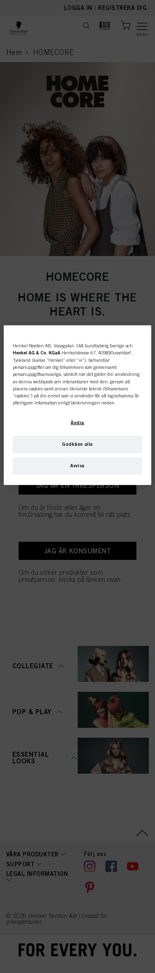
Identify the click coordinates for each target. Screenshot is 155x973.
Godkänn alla (77, 444)
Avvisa (77, 466)
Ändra (77, 423)
